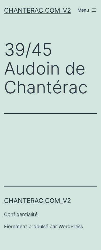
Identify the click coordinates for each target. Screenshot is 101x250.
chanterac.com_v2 (37, 10)
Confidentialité (20, 214)
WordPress (70, 226)
